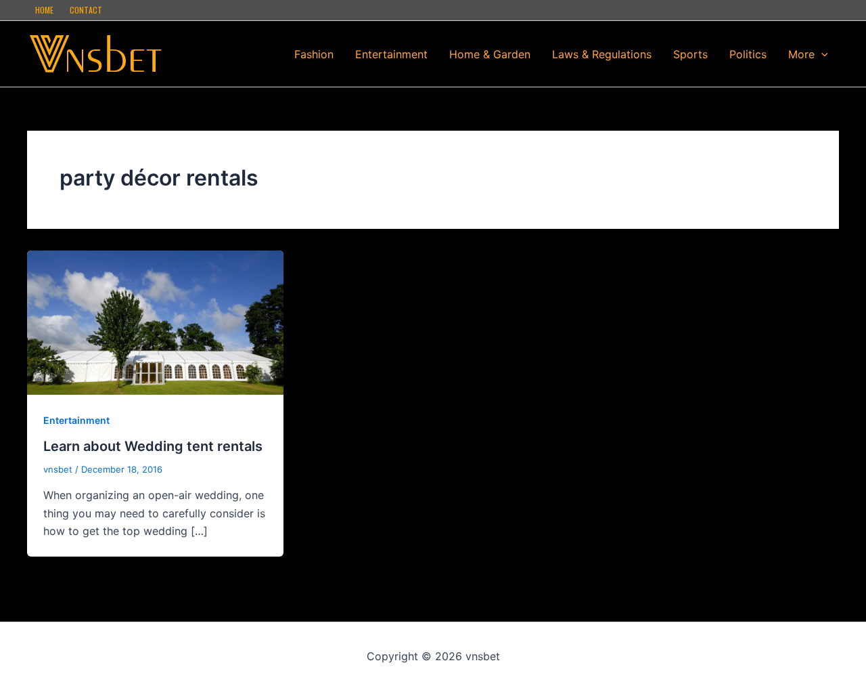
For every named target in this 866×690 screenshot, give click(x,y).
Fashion (314, 54)
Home (44, 10)
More (801, 54)
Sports (690, 54)
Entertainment (391, 54)
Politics (748, 54)
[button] (821, 54)
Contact (86, 10)
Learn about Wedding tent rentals (153, 446)
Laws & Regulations (602, 54)
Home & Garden (489, 54)
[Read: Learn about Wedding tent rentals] (155, 321)
